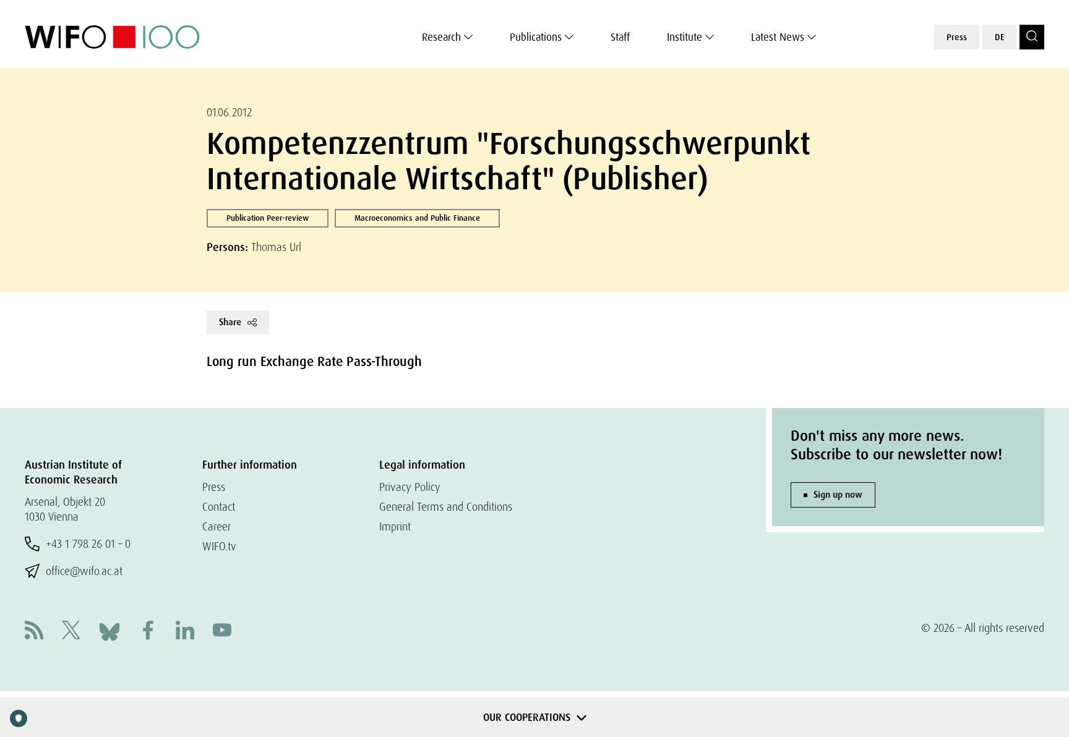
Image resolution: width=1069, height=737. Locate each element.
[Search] (1032, 37)
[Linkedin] (185, 632)
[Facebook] (148, 632)
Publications (536, 37)
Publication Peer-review (267, 218)
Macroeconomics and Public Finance (417, 218)
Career (216, 526)
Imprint (395, 526)
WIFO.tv (219, 546)
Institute (684, 37)
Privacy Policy (409, 487)
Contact (218, 507)
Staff (620, 37)
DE (999, 37)
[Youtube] (222, 632)
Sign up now (838, 494)
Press (957, 37)
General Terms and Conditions (445, 507)
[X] (71, 632)
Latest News (777, 37)
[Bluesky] (109, 630)
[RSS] (34, 632)
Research (441, 37)
